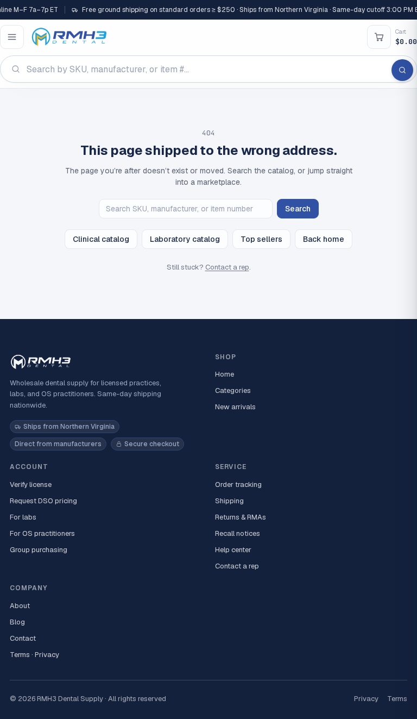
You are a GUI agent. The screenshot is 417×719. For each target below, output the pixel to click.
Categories (233, 390)
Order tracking (238, 484)
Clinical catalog (101, 239)
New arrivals (235, 406)
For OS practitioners (42, 533)
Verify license (31, 484)
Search (298, 209)
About (20, 605)
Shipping (229, 500)
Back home (323, 239)
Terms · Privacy (34, 654)
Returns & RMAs (240, 517)
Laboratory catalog (185, 239)
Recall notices (237, 533)
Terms (397, 698)
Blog (17, 622)
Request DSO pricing (43, 500)
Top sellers (261, 239)
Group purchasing (38, 549)
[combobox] (208, 69)
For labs (23, 517)
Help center (233, 549)
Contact (23, 638)
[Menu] (12, 37)
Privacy (366, 698)
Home (224, 374)
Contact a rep (227, 267)
